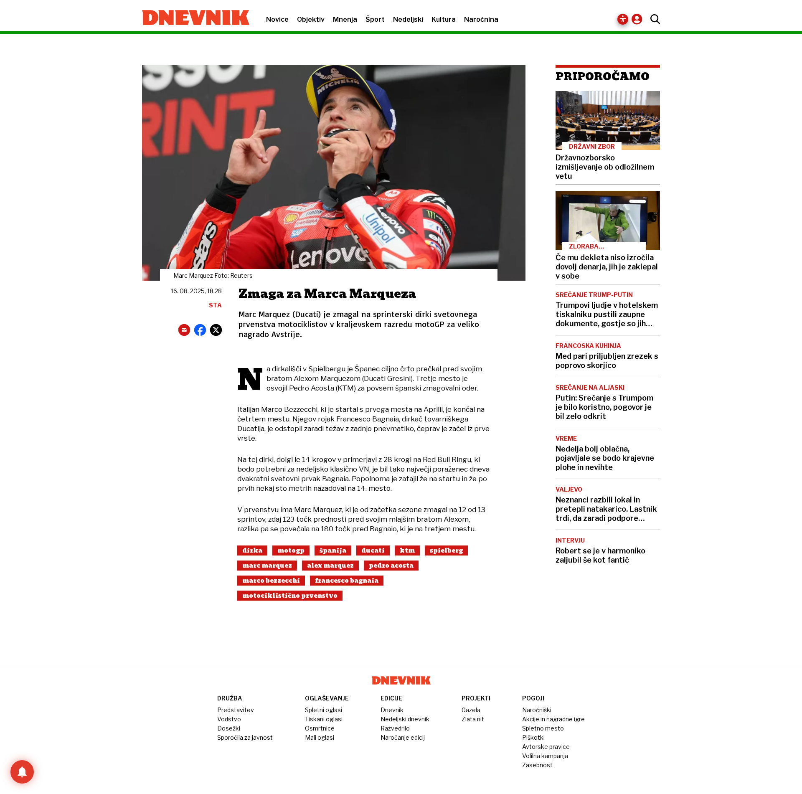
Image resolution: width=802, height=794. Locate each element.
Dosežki (228, 728)
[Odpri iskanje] (653, 19)
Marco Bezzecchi (271, 580)
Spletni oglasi (323, 709)
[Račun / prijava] (639, 19)
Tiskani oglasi (324, 719)
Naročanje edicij (403, 737)
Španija (333, 550)
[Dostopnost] (622, 19)
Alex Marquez (330, 565)
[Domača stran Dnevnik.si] (191, 18)
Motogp (291, 550)
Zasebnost (537, 765)
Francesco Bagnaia (346, 580)
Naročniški (536, 709)
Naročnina (481, 19)
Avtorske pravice (546, 746)
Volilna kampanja (545, 755)
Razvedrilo (395, 728)
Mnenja (345, 19)
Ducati (373, 550)
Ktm (407, 550)
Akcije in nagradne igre (553, 719)
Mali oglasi (319, 737)
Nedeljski (408, 19)
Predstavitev (235, 709)
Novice (277, 19)
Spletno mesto (543, 728)
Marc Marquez (267, 565)
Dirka (252, 550)
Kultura (443, 19)
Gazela (471, 709)
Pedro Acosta (391, 565)
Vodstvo (229, 719)
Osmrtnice (320, 728)
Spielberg (446, 550)
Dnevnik (392, 709)
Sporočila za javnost (245, 737)
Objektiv (311, 19)
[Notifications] (22, 772)
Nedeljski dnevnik (405, 719)
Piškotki (533, 737)
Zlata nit (473, 719)
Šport (375, 19)
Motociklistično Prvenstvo (290, 595)
